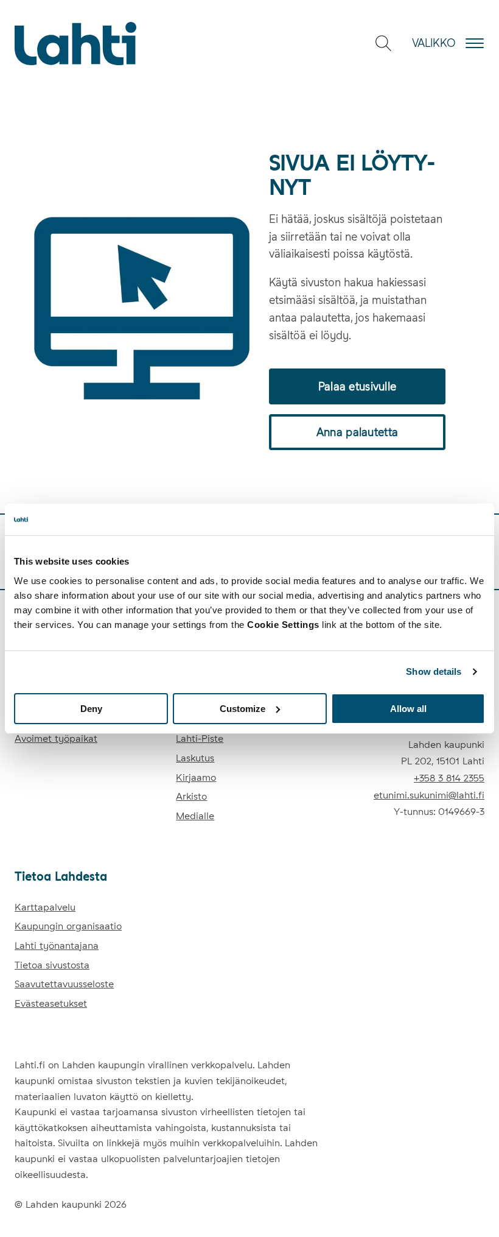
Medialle (195, 816)
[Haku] (383, 43)
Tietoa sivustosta (52, 965)
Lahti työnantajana (57, 945)
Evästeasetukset (51, 1003)
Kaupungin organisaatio (68, 926)
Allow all (408, 708)
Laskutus (195, 758)
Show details (433, 671)
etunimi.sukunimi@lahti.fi (429, 795)
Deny (91, 708)
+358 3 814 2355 (449, 778)
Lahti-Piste (199, 738)
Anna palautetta (357, 432)
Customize (242, 708)
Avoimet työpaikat (56, 738)
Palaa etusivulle (357, 386)
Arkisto (191, 796)
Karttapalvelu (45, 907)
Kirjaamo (196, 777)
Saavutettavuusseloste (64, 984)
